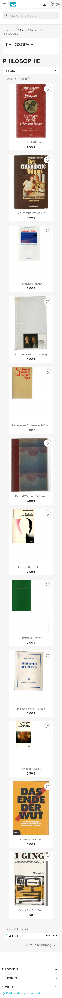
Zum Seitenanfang (41, 945)
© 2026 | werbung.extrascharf (21, 993)
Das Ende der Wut (31, 839)
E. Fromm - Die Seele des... (31, 567)
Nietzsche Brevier (31, 637)
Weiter (52, 936)
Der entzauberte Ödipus (31, 213)
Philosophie (19, 44)
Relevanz (31, 71)
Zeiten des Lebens (31, 283)
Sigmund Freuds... (31, 768)
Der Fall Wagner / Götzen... (31, 496)
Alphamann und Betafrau (31, 142)
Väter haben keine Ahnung (31, 354)
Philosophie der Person (31, 708)
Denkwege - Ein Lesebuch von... (31, 425)
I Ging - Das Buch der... (31, 910)
